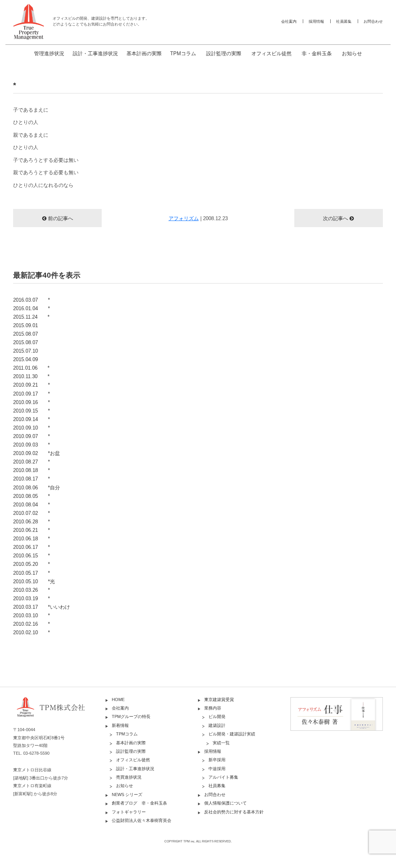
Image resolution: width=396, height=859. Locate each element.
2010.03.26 (31, 590)
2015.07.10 (25, 351)
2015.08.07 (25, 334)
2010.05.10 (34, 581)
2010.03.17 (41, 607)
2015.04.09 (25, 359)
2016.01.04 (31, 308)
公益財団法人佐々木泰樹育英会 (141, 820)
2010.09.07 (31, 436)
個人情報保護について (225, 803)
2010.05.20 (31, 564)
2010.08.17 (31, 479)
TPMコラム (183, 53)
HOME (118, 699)
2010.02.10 (31, 632)
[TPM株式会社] (59, 713)
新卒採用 (216, 759)
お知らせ (352, 53)
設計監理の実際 (223, 53)
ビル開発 (216, 716)
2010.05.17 (31, 573)
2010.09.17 (31, 394)
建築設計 (216, 725)
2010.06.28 (31, 522)
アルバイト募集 (223, 777)
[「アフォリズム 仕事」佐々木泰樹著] (336, 713)
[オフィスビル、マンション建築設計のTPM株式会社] (28, 22)
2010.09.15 (31, 411)
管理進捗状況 (49, 53)
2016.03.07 (31, 300)
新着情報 (120, 725)
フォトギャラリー (129, 812)
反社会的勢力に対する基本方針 (234, 812)
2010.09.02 (36, 453)
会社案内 (289, 21)
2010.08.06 (36, 488)
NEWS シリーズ (127, 794)
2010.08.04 (31, 505)
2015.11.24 (31, 317)
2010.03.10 (31, 615)
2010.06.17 (31, 547)
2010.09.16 (31, 402)
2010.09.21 (31, 385)
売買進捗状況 (129, 777)
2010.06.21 (31, 530)
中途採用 (216, 768)
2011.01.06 (31, 368)
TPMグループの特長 (131, 716)
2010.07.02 (31, 513)
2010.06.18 (31, 539)
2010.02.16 (31, 624)
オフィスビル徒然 (271, 53)
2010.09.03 (31, 445)
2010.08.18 (31, 470)
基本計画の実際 (144, 53)
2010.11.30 (31, 376)
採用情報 (316, 21)
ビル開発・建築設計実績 (231, 734)
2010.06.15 (31, 556)
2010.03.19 (31, 598)
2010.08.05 (31, 496)
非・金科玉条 (317, 53)
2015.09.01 (25, 325)
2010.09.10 (31, 428)
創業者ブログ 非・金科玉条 (139, 803)
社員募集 (344, 21)
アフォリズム (184, 218)
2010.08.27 (31, 462)
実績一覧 (221, 742)
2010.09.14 (31, 419)
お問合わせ (373, 21)
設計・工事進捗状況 (95, 53)
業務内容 (212, 708)
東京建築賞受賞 (219, 699)
